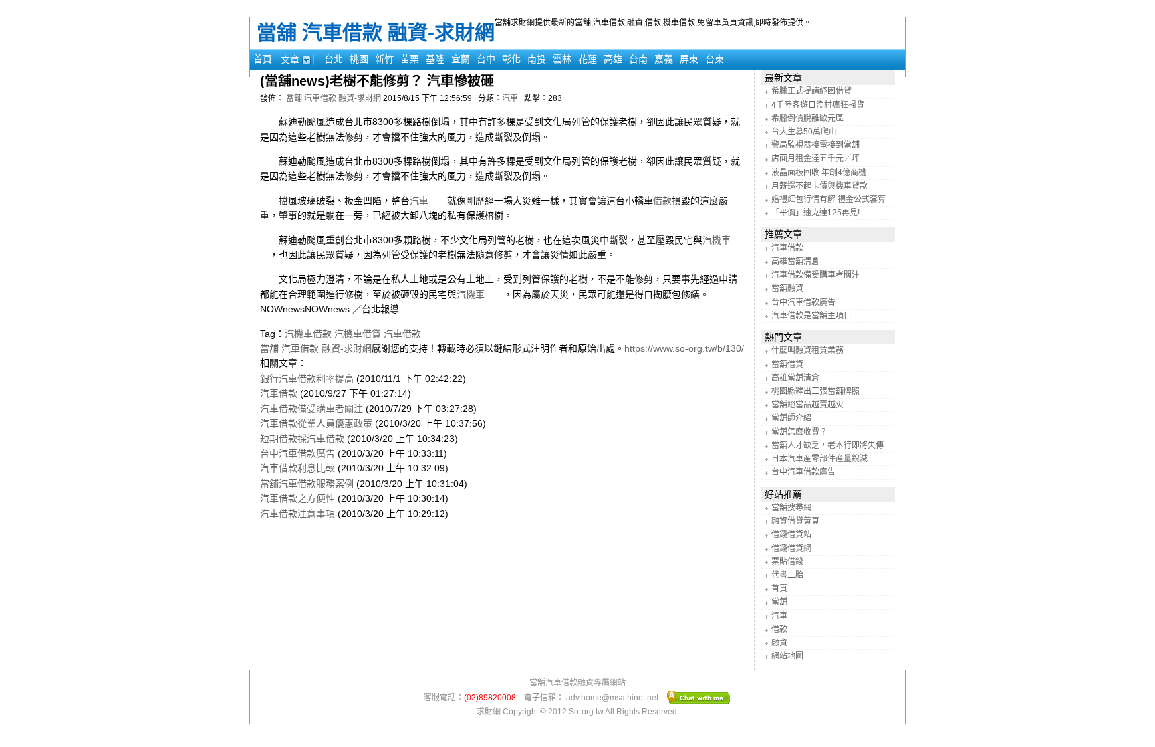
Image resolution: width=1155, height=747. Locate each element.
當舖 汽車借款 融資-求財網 (376, 32)
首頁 (262, 59)
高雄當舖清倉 (795, 261)
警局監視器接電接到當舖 (815, 145)
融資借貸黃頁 (795, 521)
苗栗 (409, 59)
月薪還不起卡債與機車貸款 (819, 186)
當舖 (779, 602)
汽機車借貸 (357, 333)
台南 (638, 59)
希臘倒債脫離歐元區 (807, 118)
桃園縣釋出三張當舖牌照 (815, 391)
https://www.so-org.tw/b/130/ (684, 348)
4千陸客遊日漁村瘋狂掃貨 (817, 105)
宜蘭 (460, 59)
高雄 (613, 59)
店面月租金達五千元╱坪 (815, 158)
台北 (333, 59)
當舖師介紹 (791, 418)
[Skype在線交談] (698, 697)
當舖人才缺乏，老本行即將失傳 (827, 445)
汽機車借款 (308, 333)
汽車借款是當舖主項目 (811, 315)
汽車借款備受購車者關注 (311, 408)
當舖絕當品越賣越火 (807, 404)
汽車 (510, 98)
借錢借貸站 (791, 534)
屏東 (689, 59)
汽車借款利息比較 (297, 468)
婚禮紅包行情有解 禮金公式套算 (828, 199)
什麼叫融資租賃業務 (807, 350)
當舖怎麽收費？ (799, 432)
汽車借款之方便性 (297, 498)
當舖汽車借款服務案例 (307, 483)
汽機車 (480, 294)
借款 (662, 200)
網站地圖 (787, 656)
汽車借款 (402, 333)
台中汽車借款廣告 (297, 453)
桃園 (359, 59)
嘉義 (663, 59)
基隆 (435, 59)
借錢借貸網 (791, 548)
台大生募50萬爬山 (804, 131)
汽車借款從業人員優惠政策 (316, 423)
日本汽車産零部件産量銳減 (819, 458)
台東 (714, 59)
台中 (486, 59)
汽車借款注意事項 (297, 513)
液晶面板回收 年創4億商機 (818, 172)
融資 (779, 642)
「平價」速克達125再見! (815, 212)
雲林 (562, 59)
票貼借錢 (787, 561)
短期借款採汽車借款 (302, 438)
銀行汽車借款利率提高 (307, 378)
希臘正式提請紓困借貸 (811, 91)
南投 (536, 59)
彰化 (511, 59)
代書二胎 (787, 575)
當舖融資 (787, 288)
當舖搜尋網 (791, 507)
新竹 (384, 59)
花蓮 (587, 59)
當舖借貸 (787, 364)
